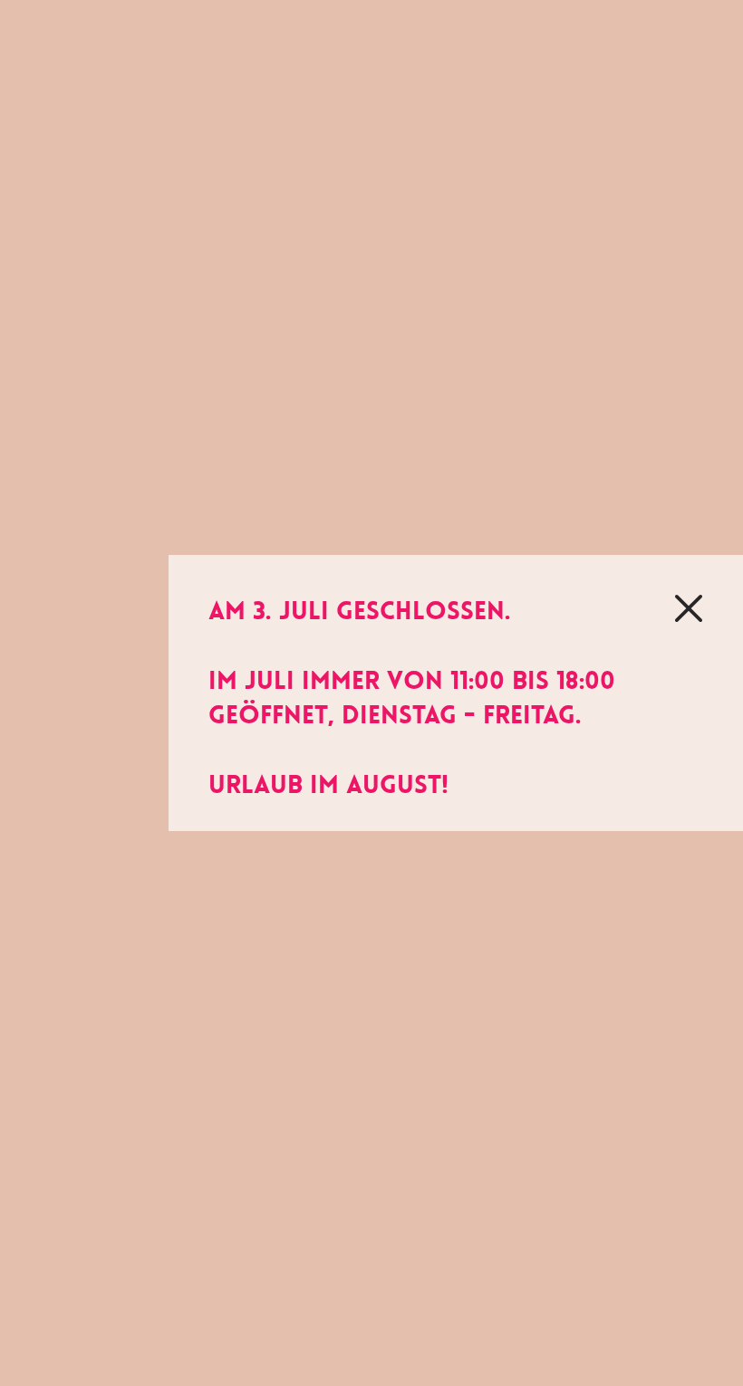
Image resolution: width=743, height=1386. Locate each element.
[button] (688, 608)
